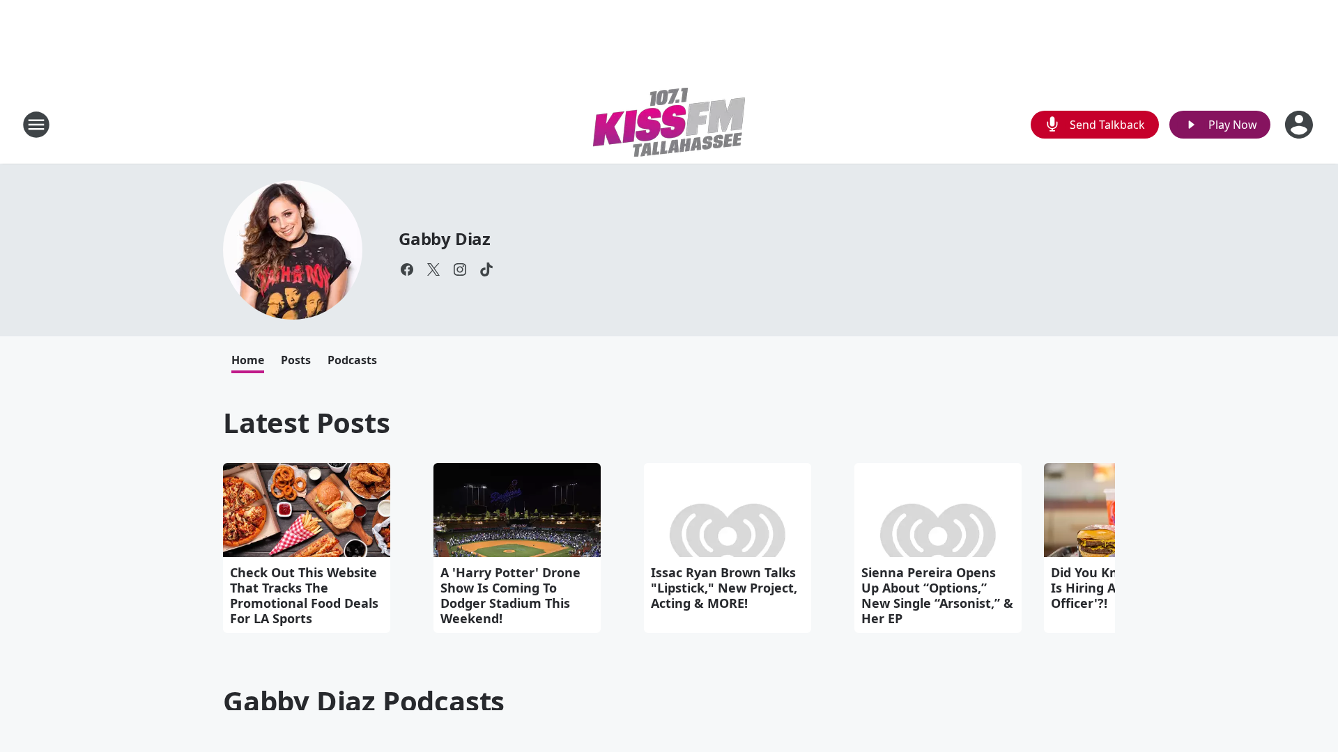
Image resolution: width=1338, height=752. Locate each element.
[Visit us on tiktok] (486, 269)
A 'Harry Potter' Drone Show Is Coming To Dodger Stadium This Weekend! (510, 595)
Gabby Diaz (445, 238)
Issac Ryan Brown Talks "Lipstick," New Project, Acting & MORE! (724, 588)
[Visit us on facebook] (407, 269)
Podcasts (352, 360)
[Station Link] (669, 124)
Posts (296, 360)
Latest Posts (306, 422)
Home (247, 360)
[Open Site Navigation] (36, 125)
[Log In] (1300, 125)
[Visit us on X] (433, 269)
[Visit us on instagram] (460, 269)
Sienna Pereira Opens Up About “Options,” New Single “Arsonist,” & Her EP (937, 595)
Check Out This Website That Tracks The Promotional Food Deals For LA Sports (304, 595)
